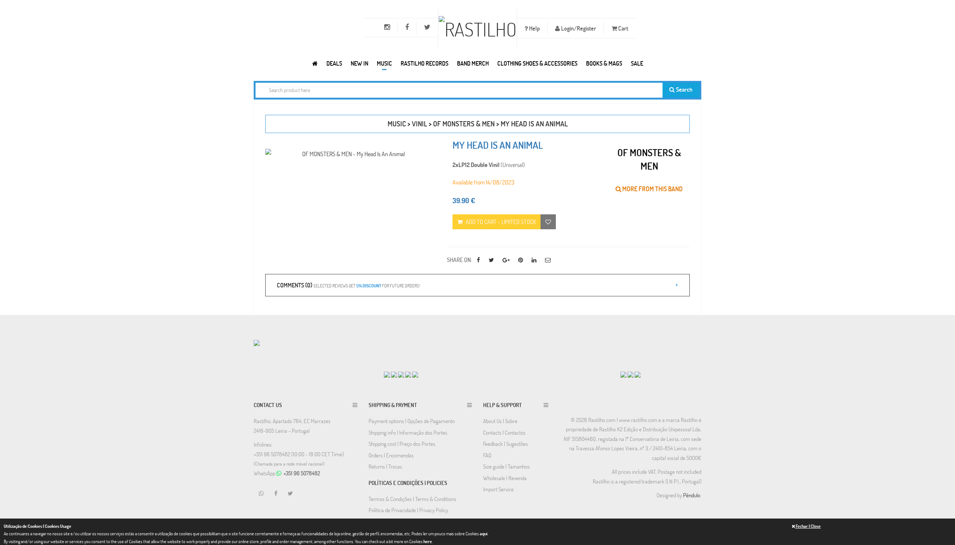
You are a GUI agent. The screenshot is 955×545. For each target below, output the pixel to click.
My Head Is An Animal (534, 123)
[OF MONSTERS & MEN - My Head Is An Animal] (350, 154)
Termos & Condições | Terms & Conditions (412, 499)
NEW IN (359, 63)
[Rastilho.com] (315, 63)
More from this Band (652, 189)
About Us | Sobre (500, 421)
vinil (419, 123)
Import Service (498, 489)
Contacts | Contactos (504, 432)
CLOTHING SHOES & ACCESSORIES (537, 63)
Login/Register (578, 28)
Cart (622, 28)
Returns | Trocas (385, 466)
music (397, 123)
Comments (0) (348, 285)
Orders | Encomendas (391, 455)
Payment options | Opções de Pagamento (412, 421)
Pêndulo (691, 495)
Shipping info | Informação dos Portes (408, 432)
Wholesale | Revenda (505, 478)
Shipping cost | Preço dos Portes (402, 443)
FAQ (487, 455)
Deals (334, 63)
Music (384, 63)
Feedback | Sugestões (505, 443)
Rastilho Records (424, 63)
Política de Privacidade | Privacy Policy (408, 510)
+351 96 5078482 (302, 473)
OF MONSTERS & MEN (464, 123)
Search (683, 89)
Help (534, 28)
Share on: (459, 260)
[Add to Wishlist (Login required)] (548, 221)
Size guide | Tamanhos (506, 466)
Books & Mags (604, 63)
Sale (637, 63)
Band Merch (473, 63)
